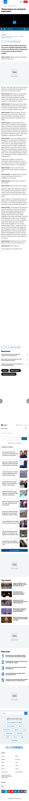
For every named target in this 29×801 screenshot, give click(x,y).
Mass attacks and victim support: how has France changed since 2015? (11, 359)
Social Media (14, 740)
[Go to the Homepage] (5, 2)
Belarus (5, 370)
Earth (2, 762)
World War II (20, 733)
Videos (17, 768)
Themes (3, 752)
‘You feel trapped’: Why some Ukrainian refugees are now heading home (10, 355)
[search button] (25, 713)
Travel (16, 765)
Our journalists (18, 772)
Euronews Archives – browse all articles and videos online (6, 776)
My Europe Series (12, 5)
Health (2, 765)
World (16, 756)
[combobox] (14, 713)
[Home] (1, 5)
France (15, 737)
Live (26, 1)
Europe (5, 5)
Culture (3, 768)
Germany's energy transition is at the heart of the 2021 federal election (12, 364)
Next (16, 762)
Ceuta (24, 729)
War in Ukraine (11, 726)
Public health (9, 733)
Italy (22, 737)
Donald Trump (6, 729)
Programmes (4, 772)
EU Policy (17, 759)
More (2, 786)
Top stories (6, 580)
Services (3, 782)
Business (3, 759)
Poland (7, 737)
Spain (20, 726)
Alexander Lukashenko (9, 374)
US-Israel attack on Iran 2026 (14, 722)
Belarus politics (15, 370)
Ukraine (17, 729)
